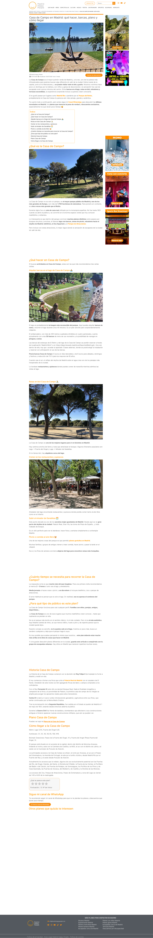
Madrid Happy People (34, 11)
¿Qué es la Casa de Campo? (40, 114)
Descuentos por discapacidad (113, 928)
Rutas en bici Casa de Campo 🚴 (42, 121)
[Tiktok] (125, 3)
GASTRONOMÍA (92, 7)
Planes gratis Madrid (110, 922)
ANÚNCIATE (116, 7)
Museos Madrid (83, 920)
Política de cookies (77, 937)
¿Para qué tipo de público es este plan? (44, 133)
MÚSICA (79, 7)
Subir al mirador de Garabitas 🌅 (42, 126)
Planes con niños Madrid (111, 920)
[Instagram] (118, 3)
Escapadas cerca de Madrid (88, 928)
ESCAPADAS (108, 7)
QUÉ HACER (51, 7)
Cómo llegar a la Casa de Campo (42, 141)
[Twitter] (61, 925)
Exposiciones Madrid (85, 922)
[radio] (32, 784)
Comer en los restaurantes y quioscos (44, 124)
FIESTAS (85, 7)
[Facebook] (48, 925)
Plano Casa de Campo (38, 138)
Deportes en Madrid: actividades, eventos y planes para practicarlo (60, 11)
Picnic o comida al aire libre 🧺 (41, 129)
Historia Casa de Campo (39, 136)
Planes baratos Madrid (86, 926)
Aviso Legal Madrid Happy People (56, 937)
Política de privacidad (35, 937)
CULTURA (73, 7)
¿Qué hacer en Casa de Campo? (42, 117)
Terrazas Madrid (108, 926)
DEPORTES (101, 7)
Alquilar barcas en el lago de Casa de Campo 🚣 (47, 119)
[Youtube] (121, 3)
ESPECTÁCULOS (64, 7)
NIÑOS (57, 7)
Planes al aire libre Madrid (87, 924)
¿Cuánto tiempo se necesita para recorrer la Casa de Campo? (52, 131)
